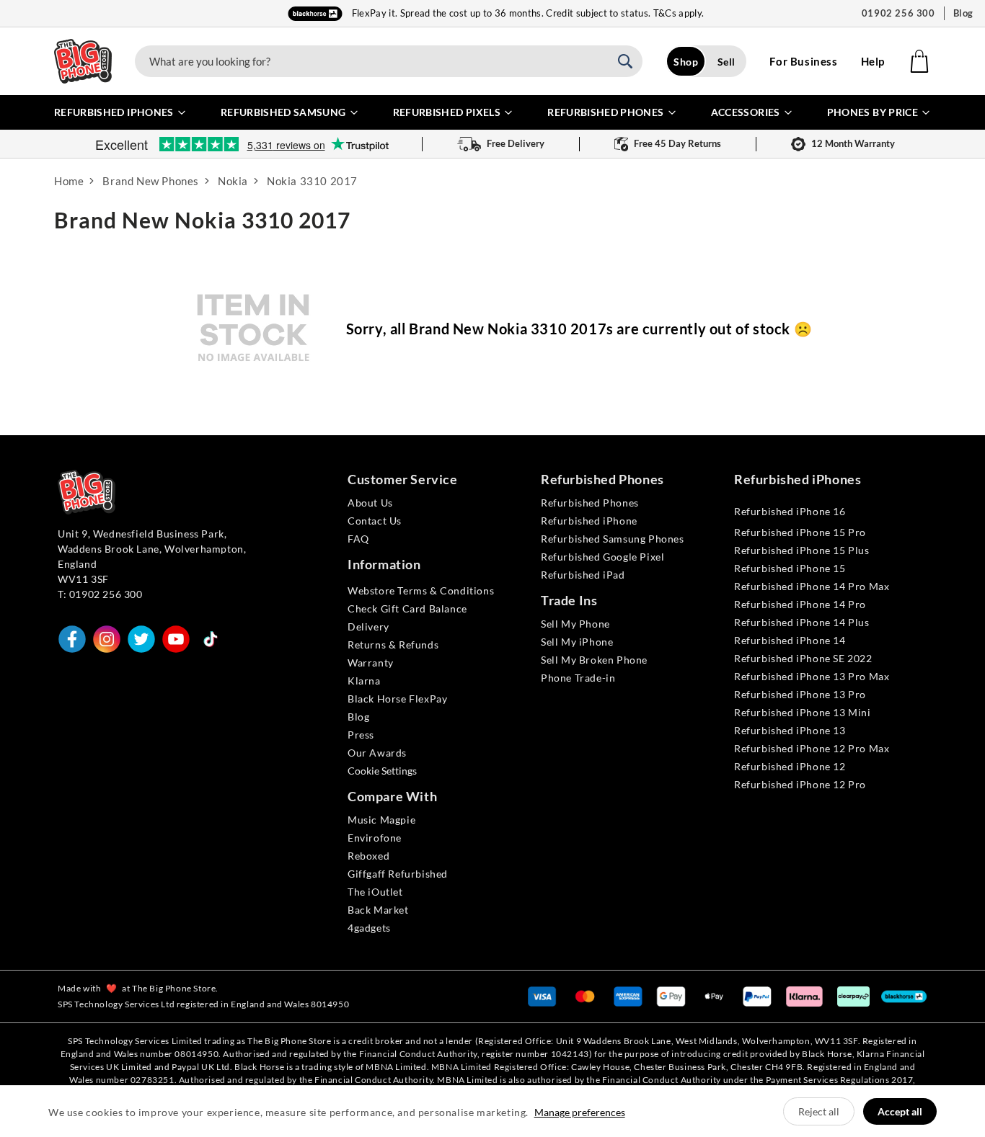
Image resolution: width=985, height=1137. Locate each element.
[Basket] (919, 61)
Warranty (371, 662)
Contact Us (375, 520)
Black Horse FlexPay (397, 698)
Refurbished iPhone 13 (790, 730)
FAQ (358, 538)
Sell (726, 61)
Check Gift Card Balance (407, 608)
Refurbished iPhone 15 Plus (802, 550)
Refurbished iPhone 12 (790, 766)
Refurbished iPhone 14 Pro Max (811, 586)
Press (361, 734)
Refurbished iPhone (589, 520)
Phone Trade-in (578, 678)
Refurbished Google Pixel (602, 556)
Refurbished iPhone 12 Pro (800, 784)
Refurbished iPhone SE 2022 (803, 658)
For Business (803, 61)
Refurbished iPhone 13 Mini (802, 712)
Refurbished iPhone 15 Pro (800, 532)
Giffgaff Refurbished (398, 874)
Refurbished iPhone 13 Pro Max (811, 676)
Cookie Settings (382, 770)
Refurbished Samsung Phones (612, 538)
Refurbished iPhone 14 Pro (800, 604)
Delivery (368, 626)
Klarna (364, 680)
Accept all (900, 1111)
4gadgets (369, 928)
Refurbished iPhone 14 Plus (802, 622)
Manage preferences (579, 1112)
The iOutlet (375, 892)
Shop (685, 61)
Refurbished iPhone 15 (790, 568)
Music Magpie (381, 819)
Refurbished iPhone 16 (790, 511)
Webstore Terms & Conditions (421, 590)
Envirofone (375, 837)
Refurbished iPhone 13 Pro (800, 694)
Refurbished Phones (590, 502)
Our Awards (377, 752)
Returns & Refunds (393, 644)
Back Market (378, 910)
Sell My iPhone (577, 642)
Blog (963, 13)
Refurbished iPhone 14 (790, 640)
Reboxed (368, 856)
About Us (370, 502)
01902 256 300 (898, 13)
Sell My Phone (575, 623)
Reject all (818, 1111)
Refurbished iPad (583, 574)
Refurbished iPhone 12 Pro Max (811, 748)
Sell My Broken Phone (594, 660)
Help (873, 61)
